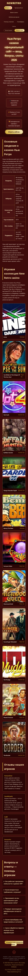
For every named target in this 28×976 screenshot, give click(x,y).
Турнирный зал (19, 8)
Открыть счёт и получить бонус (14, 943)
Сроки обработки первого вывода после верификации (14, 930)
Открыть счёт (19, 30)
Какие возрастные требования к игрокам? (12, 891)
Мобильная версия (14, 17)
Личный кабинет (8, 30)
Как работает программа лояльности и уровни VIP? (13, 882)
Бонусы (8, 8)
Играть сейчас (14, 132)
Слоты (14, 26)
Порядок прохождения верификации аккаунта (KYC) (13, 911)
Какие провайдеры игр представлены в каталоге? (13, 921)
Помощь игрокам (9, 21)
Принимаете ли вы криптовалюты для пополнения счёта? (11, 900)
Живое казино (14, 12)
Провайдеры (20, 21)
